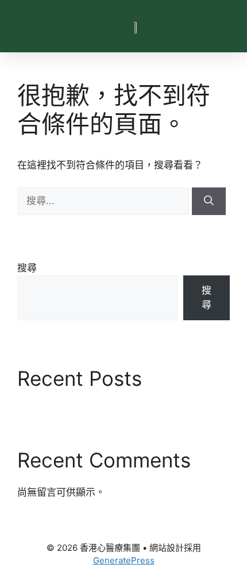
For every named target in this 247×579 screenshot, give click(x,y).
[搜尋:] (104, 200)
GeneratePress (124, 560)
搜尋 (27, 268)
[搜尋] (209, 201)
